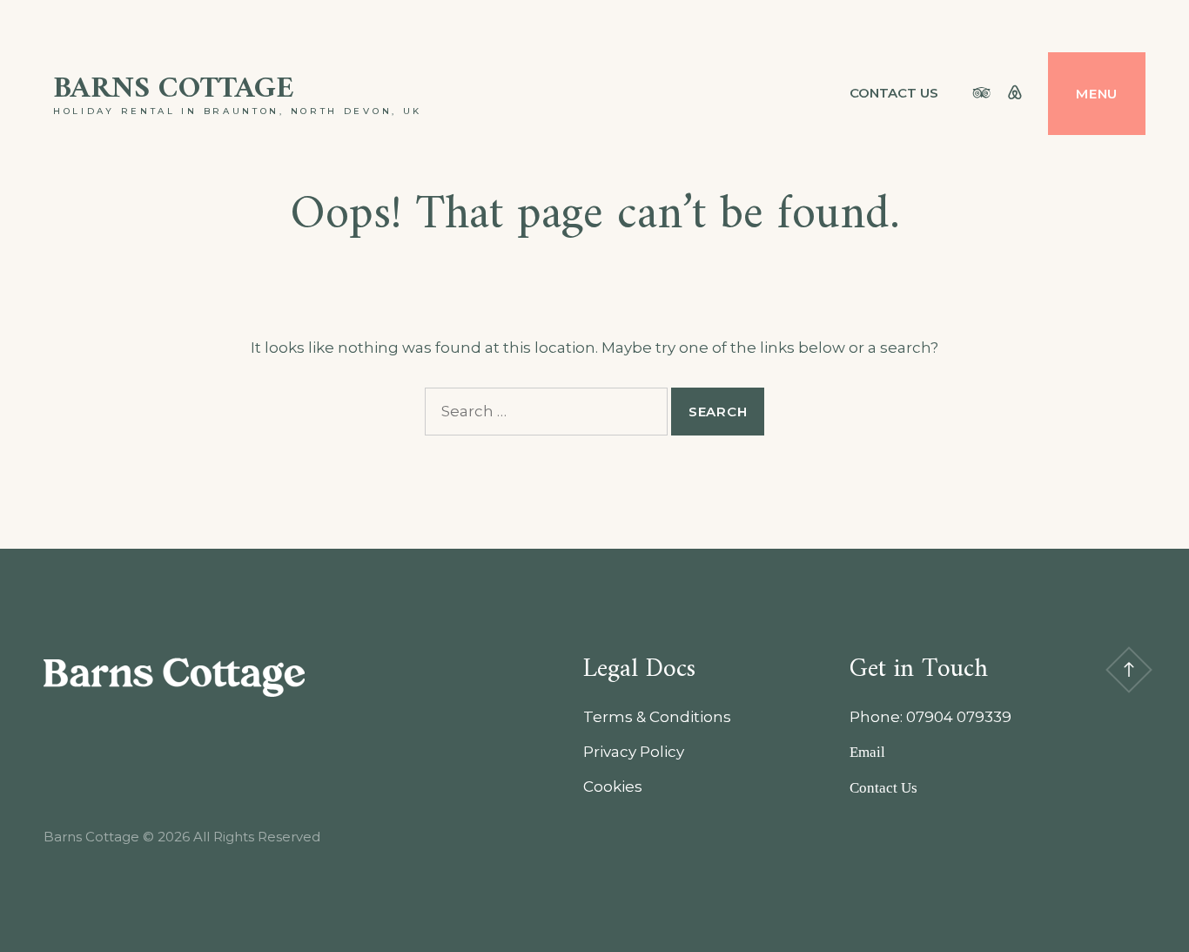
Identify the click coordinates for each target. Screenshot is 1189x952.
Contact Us (894, 92)
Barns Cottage (173, 89)
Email (867, 752)
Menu (1097, 93)
